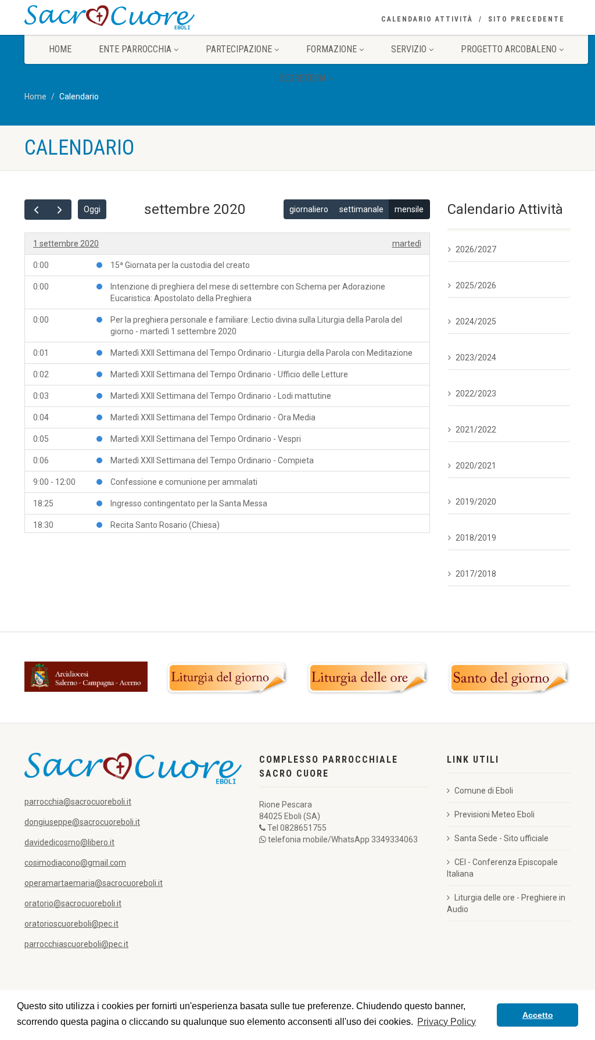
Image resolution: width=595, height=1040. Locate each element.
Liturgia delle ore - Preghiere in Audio (506, 903)
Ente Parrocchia (135, 49)
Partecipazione (239, 49)
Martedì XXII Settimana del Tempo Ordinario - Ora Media (213, 417)
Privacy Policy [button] (446, 1022)
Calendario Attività (427, 19)
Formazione (331, 49)
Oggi (92, 209)
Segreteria (303, 78)
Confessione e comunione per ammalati (183, 482)
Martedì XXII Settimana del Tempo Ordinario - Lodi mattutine (220, 396)
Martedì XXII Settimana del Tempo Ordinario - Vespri (205, 439)
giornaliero (308, 209)
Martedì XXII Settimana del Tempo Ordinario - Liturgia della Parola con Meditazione (261, 353)
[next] (59, 209)
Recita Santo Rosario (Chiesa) (165, 525)
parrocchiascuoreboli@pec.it (76, 944)
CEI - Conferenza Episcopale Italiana (502, 867)
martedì (406, 243)
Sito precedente (526, 19)
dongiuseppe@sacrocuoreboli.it (82, 822)
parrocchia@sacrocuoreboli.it (77, 801)
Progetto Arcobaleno (509, 49)
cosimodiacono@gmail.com (75, 862)
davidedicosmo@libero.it (69, 842)
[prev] (36, 209)
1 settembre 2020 (66, 243)
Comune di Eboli (483, 790)
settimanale (361, 209)
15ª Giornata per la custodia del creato (180, 265)
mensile (409, 209)
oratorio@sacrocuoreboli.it (72, 903)
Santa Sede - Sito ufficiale (501, 838)
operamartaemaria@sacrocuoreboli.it (93, 883)
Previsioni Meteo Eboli (494, 814)
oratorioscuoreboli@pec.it (71, 923)
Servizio (408, 49)
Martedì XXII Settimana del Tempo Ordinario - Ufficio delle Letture (229, 374)
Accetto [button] (537, 1015)
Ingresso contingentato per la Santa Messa (188, 503)
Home (60, 49)
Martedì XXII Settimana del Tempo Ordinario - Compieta (212, 460)
